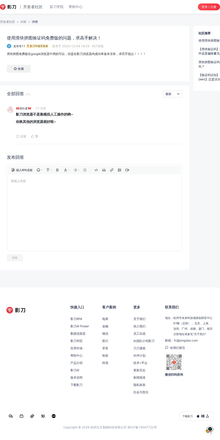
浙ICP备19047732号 (142, 427)
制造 (105, 355)
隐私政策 (139, 385)
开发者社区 (7, 21)
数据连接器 (78, 333)
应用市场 (76, 348)
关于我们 (139, 319)
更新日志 (139, 370)
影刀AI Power (79, 326)
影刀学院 (76, 341)
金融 (105, 326)
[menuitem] (22, 170)
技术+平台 (140, 363)
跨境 (105, 363)
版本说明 (76, 377)
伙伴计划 (139, 355)
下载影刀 (76, 385)
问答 (23, 21)
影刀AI (74, 370)
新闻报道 (139, 377)
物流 (105, 333)
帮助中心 (76, 355)
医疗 (105, 341)
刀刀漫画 (139, 348)
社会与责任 (140, 392)
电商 (105, 319)
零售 (105, 348)
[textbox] (94, 53)
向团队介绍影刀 (143, 341)
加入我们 (139, 326)
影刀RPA (76, 319)
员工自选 (139, 333)
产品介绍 (76, 363)
